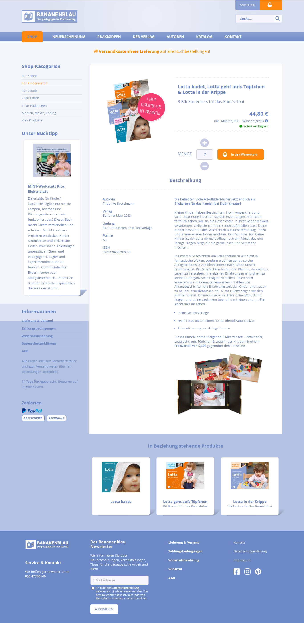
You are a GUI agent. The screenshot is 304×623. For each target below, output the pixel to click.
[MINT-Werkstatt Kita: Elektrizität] (52, 163)
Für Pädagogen (35, 105)
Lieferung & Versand (37, 320)
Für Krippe (30, 76)
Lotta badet (120, 501)
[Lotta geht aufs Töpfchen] (185, 475)
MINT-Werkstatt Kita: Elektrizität (46, 189)
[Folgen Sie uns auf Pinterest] (258, 571)
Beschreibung (185, 180)
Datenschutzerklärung (39, 343)
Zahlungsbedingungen (39, 328)
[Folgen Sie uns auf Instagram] (247, 571)
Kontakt (239, 542)
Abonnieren (104, 609)
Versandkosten (47, 366)
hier (98, 598)
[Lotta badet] (121, 477)
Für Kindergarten (34, 83)
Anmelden (247, 5)
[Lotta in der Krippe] (250, 475)
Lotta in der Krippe (249, 501)
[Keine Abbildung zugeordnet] (136, 111)
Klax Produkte (32, 120)
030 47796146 (35, 576)
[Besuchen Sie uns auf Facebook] (237, 571)
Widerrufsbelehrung (37, 336)
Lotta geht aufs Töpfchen (185, 501)
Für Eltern (31, 98)
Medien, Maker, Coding (39, 113)
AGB (25, 351)
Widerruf (175, 569)
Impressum (242, 560)
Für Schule (30, 91)
